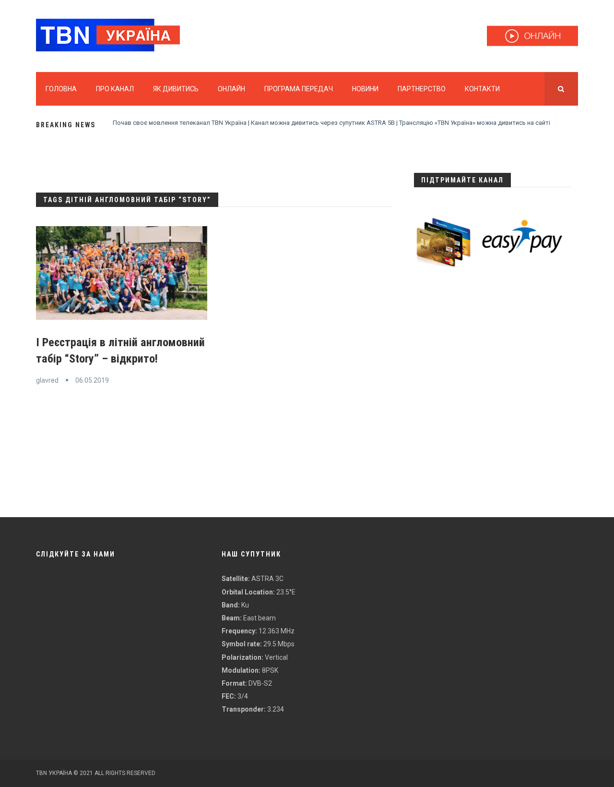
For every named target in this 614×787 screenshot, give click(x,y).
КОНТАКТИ (482, 89)
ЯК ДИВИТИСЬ (176, 89)
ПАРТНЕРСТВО (422, 89)
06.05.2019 (92, 380)
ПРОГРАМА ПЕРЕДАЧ (298, 89)
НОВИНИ (365, 89)
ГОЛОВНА (61, 89)
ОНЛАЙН (231, 89)
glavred (47, 380)
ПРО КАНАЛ (115, 89)
